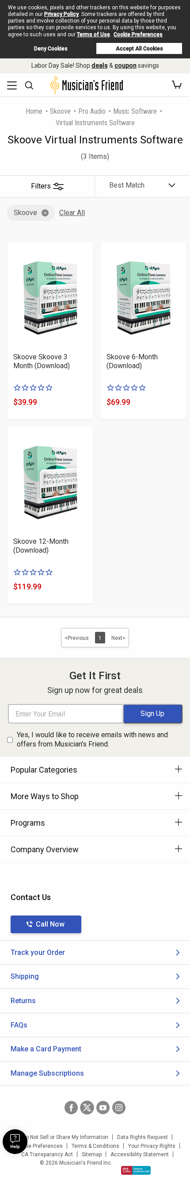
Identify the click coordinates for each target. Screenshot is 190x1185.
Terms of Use (93, 34)
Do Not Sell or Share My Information (65, 1137)
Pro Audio (92, 111)
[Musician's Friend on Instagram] (119, 1108)
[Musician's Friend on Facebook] (71, 1108)
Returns (23, 1000)
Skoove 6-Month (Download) (132, 361)
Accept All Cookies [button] (139, 49)
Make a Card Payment (46, 1049)
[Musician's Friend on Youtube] (103, 1108)
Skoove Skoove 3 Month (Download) (41, 361)
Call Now (50, 924)
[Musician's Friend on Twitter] (87, 1108)
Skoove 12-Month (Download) (40, 545)
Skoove (60, 111)
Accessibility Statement (139, 1154)
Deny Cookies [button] (51, 49)
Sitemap (92, 1154)
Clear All (72, 212)
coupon (125, 65)
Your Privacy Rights (151, 1146)
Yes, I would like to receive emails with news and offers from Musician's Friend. (92, 739)
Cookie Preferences (138, 34)
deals (99, 65)
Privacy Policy (61, 14)
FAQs (19, 1025)
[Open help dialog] (15, 1141)
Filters (41, 186)
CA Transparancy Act (47, 1154)
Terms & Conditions (95, 1146)
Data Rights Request (142, 1137)
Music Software (135, 111)
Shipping (25, 976)
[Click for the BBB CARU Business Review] (136, 1170)
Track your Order (38, 952)
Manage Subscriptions (47, 1073)
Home (34, 111)
